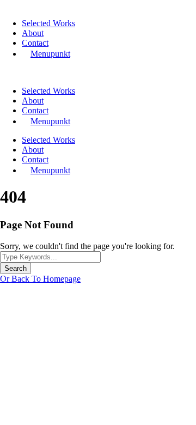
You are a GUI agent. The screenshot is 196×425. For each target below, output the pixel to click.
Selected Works (48, 23)
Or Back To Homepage (40, 278)
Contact (35, 42)
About (33, 33)
